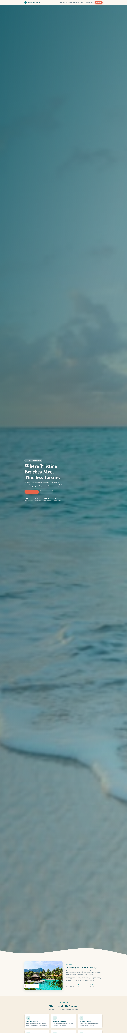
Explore (82, 2)
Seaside (34, 2)
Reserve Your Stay (30, 492)
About (60, 2)
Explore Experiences (46, 492)
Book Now (98, 2)
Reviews (88, 2)
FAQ (92, 2)
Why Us (65, 2)
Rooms (70, 2)
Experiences (76, 2)
